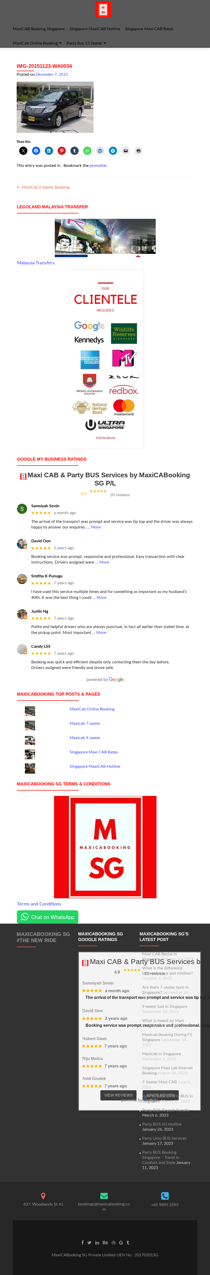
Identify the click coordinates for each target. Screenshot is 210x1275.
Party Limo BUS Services (164, 1138)
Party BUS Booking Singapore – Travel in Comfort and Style (160, 1157)
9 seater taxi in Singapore (164, 1006)
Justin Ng (39, 611)
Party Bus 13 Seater (84, 43)
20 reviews (120, 495)
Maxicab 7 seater (85, 723)
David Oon (41, 541)
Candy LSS (40, 646)
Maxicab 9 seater (85, 738)
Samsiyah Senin (45, 506)
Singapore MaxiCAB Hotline (95, 29)
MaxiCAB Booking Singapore (39, 29)
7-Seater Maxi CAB (159, 1082)
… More (94, 527)
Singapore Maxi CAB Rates (149, 29)
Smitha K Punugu (46, 576)
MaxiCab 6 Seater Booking (43, 187)
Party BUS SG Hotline (162, 1124)
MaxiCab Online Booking (35, 43)
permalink (98, 166)
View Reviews (118, 1095)
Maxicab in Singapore (161, 1054)
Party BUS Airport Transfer (166, 1110)
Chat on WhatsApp (52, 917)
